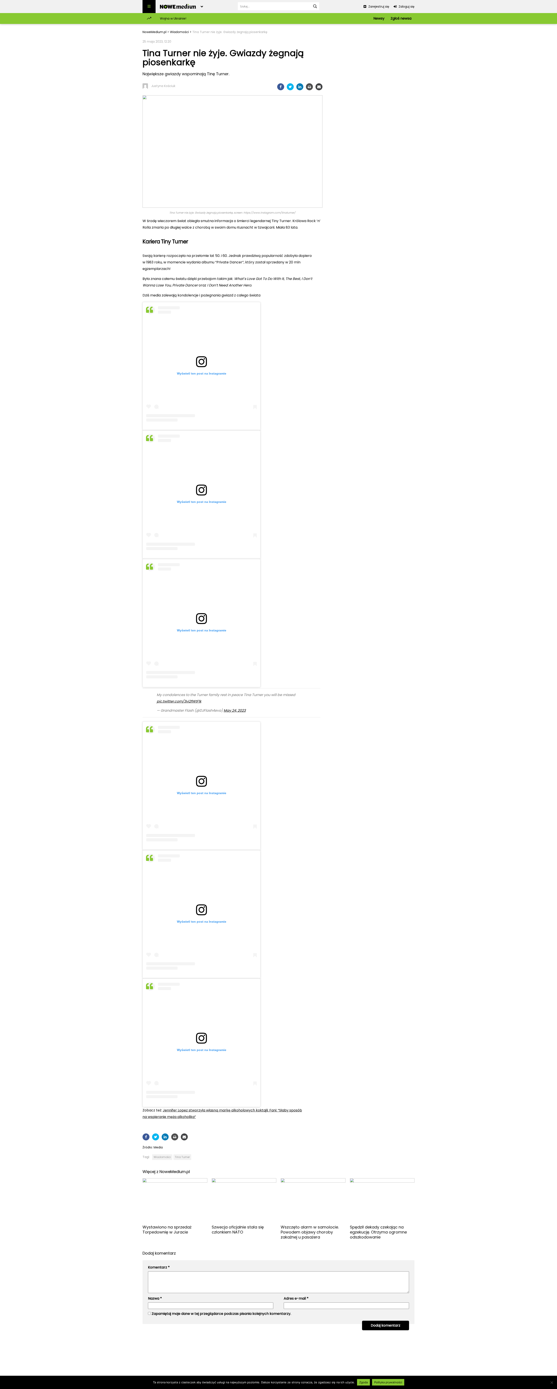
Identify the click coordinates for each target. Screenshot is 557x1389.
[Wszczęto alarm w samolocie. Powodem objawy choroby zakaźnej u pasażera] (313, 1199)
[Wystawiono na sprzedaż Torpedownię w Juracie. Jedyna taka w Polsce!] (175, 1199)
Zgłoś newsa (401, 18)
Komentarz (159, 1267)
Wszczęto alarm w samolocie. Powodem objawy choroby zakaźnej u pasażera (310, 1232)
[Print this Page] (309, 86)
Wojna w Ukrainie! (173, 18)
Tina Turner (182, 1157)
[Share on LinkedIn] (299, 86)
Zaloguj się (406, 6)
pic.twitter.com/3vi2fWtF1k (179, 701)
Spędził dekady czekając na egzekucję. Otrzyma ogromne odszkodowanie (378, 1232)
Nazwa (155, 1298)
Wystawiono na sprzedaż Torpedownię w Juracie (167, 1230)
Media (158, 1147)
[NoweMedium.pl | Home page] (178, 6)
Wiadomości (179, 32)
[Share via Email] (318, 86)
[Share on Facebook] (280, 86)
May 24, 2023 (235, 710)
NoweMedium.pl (154, 32)
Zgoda (363, 1382)
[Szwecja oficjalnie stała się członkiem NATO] (244, 1199)
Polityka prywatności (388, 1382)
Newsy (378, 18)
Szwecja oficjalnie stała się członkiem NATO (238, 1230)
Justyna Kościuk (163, 86)
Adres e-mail (296, 1298)
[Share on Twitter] (290, 86)
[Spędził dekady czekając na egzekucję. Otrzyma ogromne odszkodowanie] (382, 1199)
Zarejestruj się (378, 6)
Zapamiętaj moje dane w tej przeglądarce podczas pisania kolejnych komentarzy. (221, 1313)
